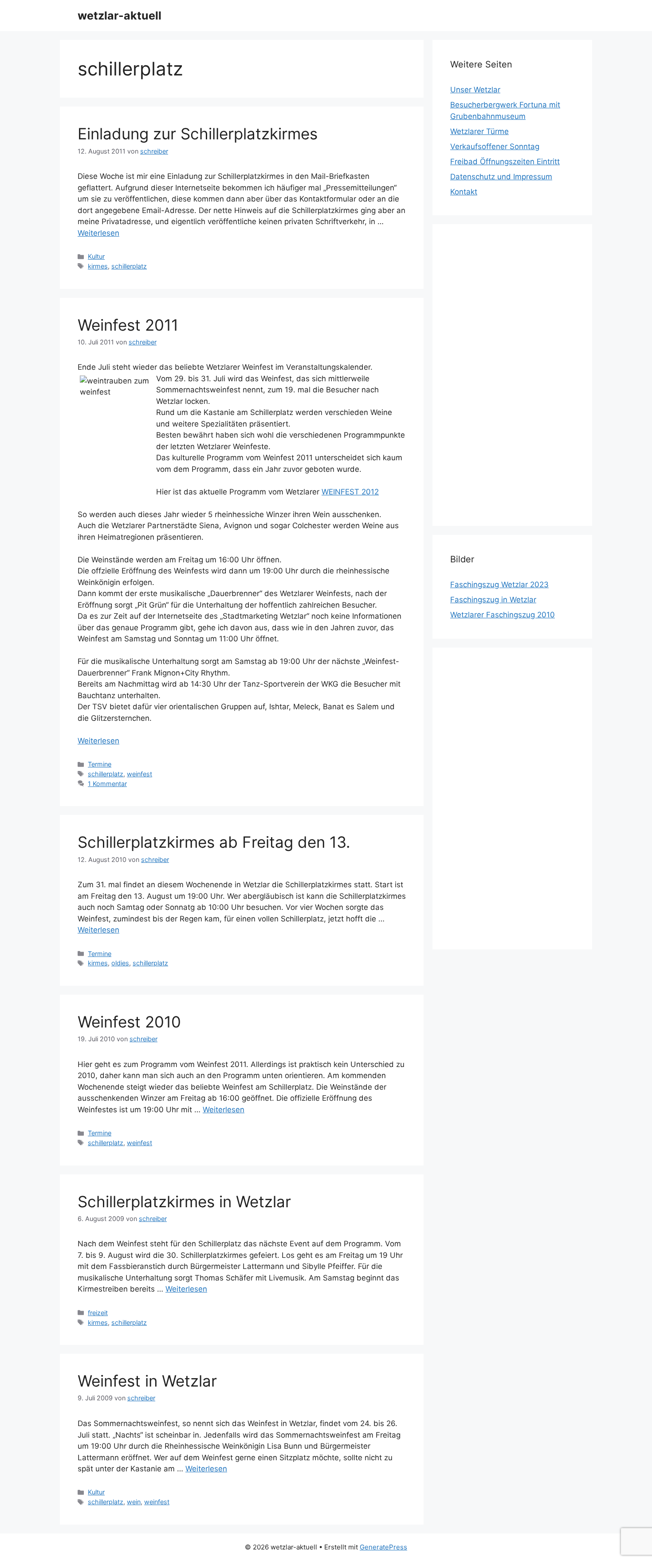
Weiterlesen (98, 233)
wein (134, 1502)
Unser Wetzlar (475, 89)
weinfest (139, 774)
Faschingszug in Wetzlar (493, 599)
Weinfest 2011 (128, 325)
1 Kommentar (107, 783)
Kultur (96, 256)
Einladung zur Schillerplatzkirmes (198, 133)
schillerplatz (129, 266)
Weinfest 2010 (129, 1021)
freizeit (98, 1312)
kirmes (98, 266)
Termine (99, 764)
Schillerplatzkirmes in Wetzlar (184, 1201)
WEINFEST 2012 (350, 491)
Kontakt (463, 191)
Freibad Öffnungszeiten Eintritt (505, 161)
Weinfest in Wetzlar (147, 1380)
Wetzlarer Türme (479, 131)
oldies (120, 963)
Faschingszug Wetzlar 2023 (499, 584)
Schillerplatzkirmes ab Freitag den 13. (214, 842)
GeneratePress (383, 1547)
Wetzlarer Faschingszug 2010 (502, 614)
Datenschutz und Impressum (501, 176)
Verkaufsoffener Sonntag (494, 146)
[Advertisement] (512, 375)
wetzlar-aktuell (119, 15)
